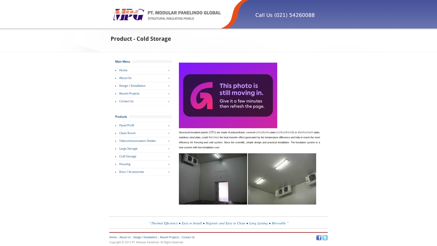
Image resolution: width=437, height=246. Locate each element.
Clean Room (127, 133)
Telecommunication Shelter (137, 141)
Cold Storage (127, 156)
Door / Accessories (131, 172)
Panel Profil (126, 125)
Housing (124, 164)
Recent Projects (129, 93)
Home (123, 70)
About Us (125, 78)
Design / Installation (132, 85)
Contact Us (126, 101)
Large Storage (128, 148)
